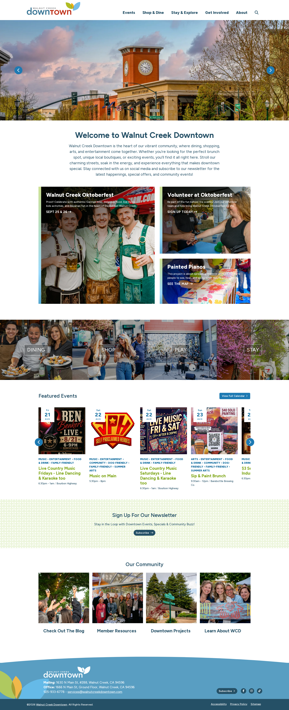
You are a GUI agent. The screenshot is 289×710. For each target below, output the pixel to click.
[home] (60, 8)
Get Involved (217, 12)
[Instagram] (251, 691)
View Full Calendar (233, 395)
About (241, 12)
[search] (256, 12)
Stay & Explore (184, 12)
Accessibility (219, 704)
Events (129, 12)
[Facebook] (243, 691)
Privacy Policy (238, 704)
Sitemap (256, 704)
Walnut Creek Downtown (51, 704)
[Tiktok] (259, 691)
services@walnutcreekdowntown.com (95, 692)
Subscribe (142, 532)
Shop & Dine (153, 12)
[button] (18, 70)
